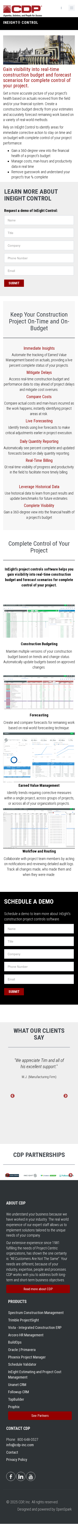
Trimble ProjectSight (23, 1320)
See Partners (40, 1416)
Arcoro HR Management (25, 1335)
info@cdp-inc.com (20, 1445)
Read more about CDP (38, 1289)
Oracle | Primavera (22, 1349)
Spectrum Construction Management (36, 1312)
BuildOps (15, 1342)
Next (65, 1096)
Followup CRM (18, 1392)
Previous (12, 1096)
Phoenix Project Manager (27, 1357)
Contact (12, 1452)
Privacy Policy (16, 1459)
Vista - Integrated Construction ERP (35, 1327)
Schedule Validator (22, 1364)
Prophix (14, 1407)
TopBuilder (16, 1399)
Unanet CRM (17, 1384)
